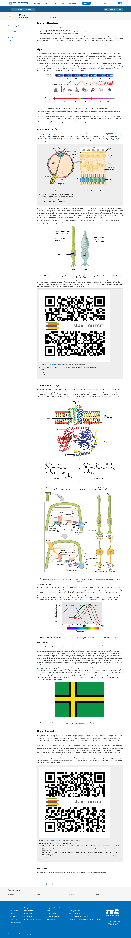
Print (41, 884)
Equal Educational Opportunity (79, 916)
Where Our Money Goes (77, 914)
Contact (12, 914)
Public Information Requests (33, 919)
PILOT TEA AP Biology (23, 9)
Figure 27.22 (40, 669)
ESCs (48, 911)
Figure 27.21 (117, 587)
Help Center (14, 911)
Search (85, 3)
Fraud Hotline (28, 914)
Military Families (74, 911)
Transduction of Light (14, 35)
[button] (120, 3)
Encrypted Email (29, 911)
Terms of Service (15, 922)
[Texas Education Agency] (112, 912)
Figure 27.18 (107, 220)
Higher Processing (13, 38)
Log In (104, 3)
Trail (70, 908)
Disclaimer (11, 40)
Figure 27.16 (89, 55)
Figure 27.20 (80, 398)
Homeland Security (53, 919)
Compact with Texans (31, 908)
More (62, 3)
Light (9, 29)
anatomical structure (50, 364)
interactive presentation (50, 840)
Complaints (28, 916)
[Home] (18, 3)
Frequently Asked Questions (56, 908)
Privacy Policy (14, 919)
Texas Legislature (53, 916)
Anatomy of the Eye (14, 32)
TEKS (46, 3)
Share (49, 884)
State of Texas (51, 914)
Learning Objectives (15, 26)
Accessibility (13, 916)
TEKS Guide (36, 3)
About (54, 3)
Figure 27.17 (109, 133)
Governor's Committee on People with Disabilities (85, 919)
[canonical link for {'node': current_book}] (106, 9)
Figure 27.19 (58, 391)
